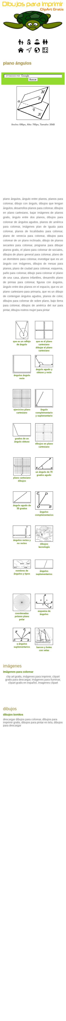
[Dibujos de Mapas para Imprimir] (37, 52)
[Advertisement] (33, 159)
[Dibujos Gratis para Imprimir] (21, 52)
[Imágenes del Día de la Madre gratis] (29, 44)
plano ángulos (17, 63)
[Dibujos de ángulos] (29, 52)
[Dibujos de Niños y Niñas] (45, 44)
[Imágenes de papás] (37, 44)
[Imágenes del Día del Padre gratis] (21, 44)
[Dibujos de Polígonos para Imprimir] (45, 52)
